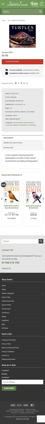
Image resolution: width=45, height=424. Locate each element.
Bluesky (4, 374)
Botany (4, 316)
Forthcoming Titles (8, 301)
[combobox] (22, 11)
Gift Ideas (5, 328)
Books (4, 289)
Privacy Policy (6, 344)
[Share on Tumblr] (27, 83)
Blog (3, 324)
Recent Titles (6, 297)
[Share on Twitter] (21, 83)
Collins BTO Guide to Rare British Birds (11, 207)
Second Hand (6, 309)
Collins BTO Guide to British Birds (33, 207)
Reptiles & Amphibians (20, 125)
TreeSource (5, 312)
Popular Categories (8, 293)
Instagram (5, 377)
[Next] (43, 203)
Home (4, 20)
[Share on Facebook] (19, 83)
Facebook (5, 370)
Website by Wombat (22, 419)
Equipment (5, 320)
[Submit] (40, 11)
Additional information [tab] (13, 143)
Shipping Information (8, 359)
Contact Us (5, 355)
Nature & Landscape (18, 20)
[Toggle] (41, 293)
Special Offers (6, 305)
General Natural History (20, 122)
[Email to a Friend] (24, 83)
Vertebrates (32, 125)
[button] (3, 4)
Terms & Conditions (8, 351)
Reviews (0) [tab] (8, 147)
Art (9, 20)
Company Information (9, 340)
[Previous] (1, 203)
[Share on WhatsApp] (16, 83)
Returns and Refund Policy (10, 348)
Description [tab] (8, 138)
